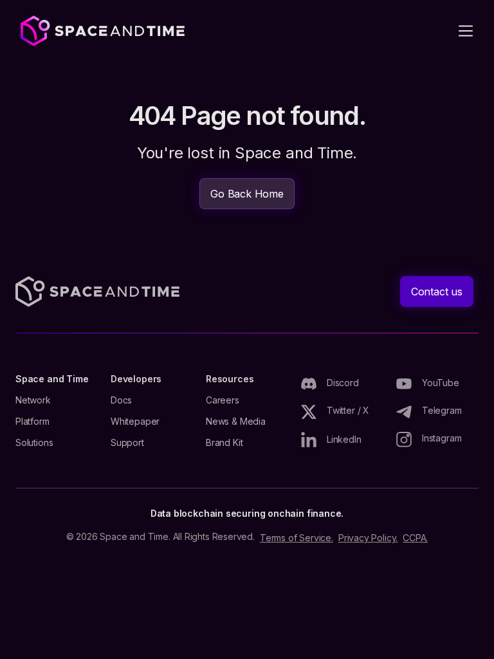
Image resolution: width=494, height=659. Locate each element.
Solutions (34, 442)
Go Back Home (247, 193)
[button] (465, 31)
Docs (121, 400)
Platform (32, 421)
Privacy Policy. (368, 538)
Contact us (436, 291)
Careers (222, 400)
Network (33, 400)
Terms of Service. (296, 538)
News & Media (236, 421)
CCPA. (415, 538)
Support (127, 442)
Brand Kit (224, 442)
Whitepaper (135, 421)
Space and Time (51, 379)
